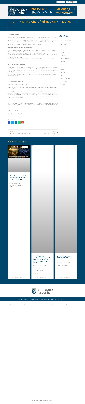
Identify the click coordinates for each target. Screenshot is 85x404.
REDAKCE (63, 61)
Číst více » (12, 190)
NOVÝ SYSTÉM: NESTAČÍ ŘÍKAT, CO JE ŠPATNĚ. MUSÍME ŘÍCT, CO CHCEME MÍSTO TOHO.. (42, 259)
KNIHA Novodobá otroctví (67, 40)
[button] (61, 2)
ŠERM (62, 52)
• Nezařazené (64, 67)
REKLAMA (63, 50)
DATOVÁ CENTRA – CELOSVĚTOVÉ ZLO (64, 257)
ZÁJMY (62, 64)
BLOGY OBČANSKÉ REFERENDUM (66, 43)
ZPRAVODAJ (64, 47)
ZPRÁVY (63, 69)
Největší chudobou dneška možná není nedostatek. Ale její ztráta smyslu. (19, 177)
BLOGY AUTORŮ (65, 58)
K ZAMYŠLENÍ (64, 55)
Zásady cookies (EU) (66, 78)
